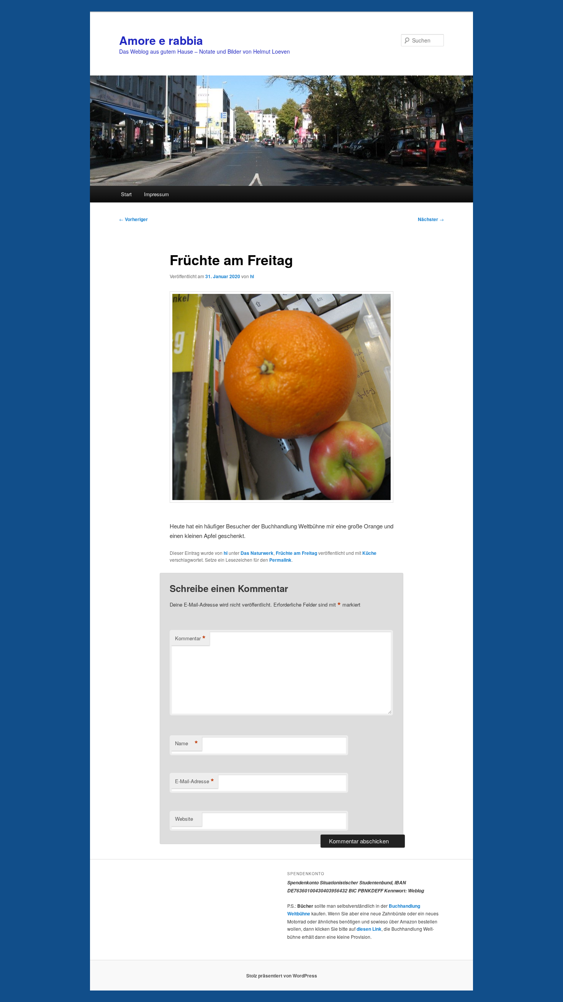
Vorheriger (133, 219)
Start (126, 194)
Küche (369, 552)
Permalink (280, 559)
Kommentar (190, 638)
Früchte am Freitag (296, 552)
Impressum (156, 194)
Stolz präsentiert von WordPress (281, 975)
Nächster (431, 219)
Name (186, 743)
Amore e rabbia (161, 40)
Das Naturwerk (257, 552)
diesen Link (369, 928)
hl (252, 276)
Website (184, 818)
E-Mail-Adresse (194, 781)
